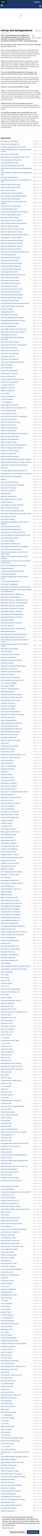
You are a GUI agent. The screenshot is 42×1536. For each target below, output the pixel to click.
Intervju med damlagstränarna (16, 30)
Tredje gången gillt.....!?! (8, 1135)
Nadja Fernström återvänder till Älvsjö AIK (13, 275)
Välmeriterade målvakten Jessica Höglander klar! (15, 1209)
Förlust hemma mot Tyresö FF (9, 373)
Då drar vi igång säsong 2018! (9, 1115)
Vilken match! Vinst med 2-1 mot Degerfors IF (14, 345)
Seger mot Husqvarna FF (8, 390)
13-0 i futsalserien (6, 1226)
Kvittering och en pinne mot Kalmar (11, 671)
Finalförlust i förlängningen (9, 1465)
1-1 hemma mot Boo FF (7, 385)
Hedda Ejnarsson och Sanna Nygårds (12, 193)
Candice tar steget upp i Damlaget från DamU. (14, 1012)
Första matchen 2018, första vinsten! (11, 1180)
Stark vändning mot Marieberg (10, 1360)
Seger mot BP (5, 743)
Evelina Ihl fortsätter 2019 (8, 929)
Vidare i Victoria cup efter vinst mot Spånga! (14, 1132)
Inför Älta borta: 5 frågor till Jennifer (11, 1375)
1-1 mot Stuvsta (5, 1043)
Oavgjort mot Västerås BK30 (9, 370)
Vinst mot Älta (5, 1215)
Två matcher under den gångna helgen (12, 1438)
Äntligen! (3, 479)
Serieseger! (4, 771)
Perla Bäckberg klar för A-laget (10, 323)
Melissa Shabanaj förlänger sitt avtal (11, 297)
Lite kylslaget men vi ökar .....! (9, 1238)
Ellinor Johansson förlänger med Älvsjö (12, 510)
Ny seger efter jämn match (8, 852)
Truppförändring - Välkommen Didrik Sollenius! (14, 234)
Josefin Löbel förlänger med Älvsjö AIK (12, 306)
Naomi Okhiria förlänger (8, 519)
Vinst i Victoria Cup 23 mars (9, 419)
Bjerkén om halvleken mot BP (9, 897)
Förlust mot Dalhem (6, 1303)
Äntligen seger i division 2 (8, 840)
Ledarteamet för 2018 (7, 1195)
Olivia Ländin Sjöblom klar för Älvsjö (11, 499)
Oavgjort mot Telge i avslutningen (10, 757)
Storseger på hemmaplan (8, 574)
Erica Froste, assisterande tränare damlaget (13, 565)
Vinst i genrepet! (5, 1120)
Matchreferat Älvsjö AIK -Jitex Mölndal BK (13, 628)
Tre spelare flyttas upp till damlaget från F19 (14, 470)
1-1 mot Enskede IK (6, 402)
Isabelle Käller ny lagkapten (9, 1459)
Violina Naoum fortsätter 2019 (9, 954)
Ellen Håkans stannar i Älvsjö (9, 315)
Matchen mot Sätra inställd (9, 1255)
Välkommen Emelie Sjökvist (9, 428)
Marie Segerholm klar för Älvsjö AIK (11, 903)
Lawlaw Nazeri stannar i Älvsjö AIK (11, 269)
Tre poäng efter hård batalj (8, 1508)
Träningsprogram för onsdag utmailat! (12, 1246)
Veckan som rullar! (6, 1035)
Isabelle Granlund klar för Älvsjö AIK (11, 723)
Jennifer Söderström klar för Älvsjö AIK (12, 934)
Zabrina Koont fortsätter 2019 (9, 923)
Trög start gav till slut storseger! (10, 1040)
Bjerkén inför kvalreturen (8, 749)
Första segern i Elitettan (8, 686)
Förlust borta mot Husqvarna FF (10, 350)
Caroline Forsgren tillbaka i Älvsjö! (11, 214)
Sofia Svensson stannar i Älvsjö (10, 280)
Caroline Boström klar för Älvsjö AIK (11, 1485)
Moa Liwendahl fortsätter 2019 (10, 946)
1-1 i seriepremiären (6, 1415)
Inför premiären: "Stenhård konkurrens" (12, 883)
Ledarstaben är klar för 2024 (9, 335)
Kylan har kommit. (6, 1212)
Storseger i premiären (7, 568)
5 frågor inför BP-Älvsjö (7, 1418)
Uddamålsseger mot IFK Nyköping (11, 1063)
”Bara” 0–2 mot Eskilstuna (8, 766)
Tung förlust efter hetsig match (10, 817)
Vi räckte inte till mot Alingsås (9, 746)
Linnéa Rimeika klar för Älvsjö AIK (10, 912)
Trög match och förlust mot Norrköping (12, 714)
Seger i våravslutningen (7, 809)
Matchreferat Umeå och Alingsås (10, 597)
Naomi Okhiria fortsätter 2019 (9, 960)
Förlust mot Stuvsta (6, 774)
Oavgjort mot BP (5, 943)
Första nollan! (5, 1097)
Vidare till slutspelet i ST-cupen (10, 1471)
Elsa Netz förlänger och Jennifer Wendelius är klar (15, 535)
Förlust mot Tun (5, 1057)
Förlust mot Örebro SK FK (8, 376)
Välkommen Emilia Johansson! (10, 456)
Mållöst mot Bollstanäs (7, 1426)
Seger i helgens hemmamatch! (10, 405)
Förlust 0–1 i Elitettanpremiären (10, 689)
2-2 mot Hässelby (6, 1086)
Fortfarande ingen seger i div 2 (10, 846)
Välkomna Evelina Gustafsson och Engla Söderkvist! (16, 462)
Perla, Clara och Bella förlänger (10, 217)
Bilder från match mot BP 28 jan (10, 436)
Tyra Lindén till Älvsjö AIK (8, 254)
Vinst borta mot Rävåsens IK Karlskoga (12, 362)
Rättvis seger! (5, 1075)
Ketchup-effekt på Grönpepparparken (12, 857)
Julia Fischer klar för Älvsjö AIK (10, 260)
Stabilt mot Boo (5, 1306)
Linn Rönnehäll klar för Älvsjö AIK (10, 292)
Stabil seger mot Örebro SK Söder (11, 797)
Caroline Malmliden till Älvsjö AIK (10, 731)
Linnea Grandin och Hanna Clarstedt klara (13, 532)
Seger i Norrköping (6, 1298)
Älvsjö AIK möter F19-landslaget (10, 909)
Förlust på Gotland (6, 1358)
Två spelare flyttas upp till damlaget (11, 694)
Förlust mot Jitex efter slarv (9, 657)
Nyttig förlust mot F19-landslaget (10, 906)
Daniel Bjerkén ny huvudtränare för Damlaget (14, 969)
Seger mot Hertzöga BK (8, 388)
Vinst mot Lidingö (6, 1077)
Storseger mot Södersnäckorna (10, 1275)
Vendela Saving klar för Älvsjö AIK (11, 266)
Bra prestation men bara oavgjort (10, 949)
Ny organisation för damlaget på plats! (12, 614)
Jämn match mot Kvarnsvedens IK (11, 711)
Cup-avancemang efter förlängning (11, 1269)
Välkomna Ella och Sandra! (8, 425)
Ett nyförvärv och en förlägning (10, 450)
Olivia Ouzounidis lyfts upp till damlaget (12, 485)
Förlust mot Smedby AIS (8, 396)
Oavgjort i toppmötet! (7, 1052)
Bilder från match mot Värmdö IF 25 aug (12, 229)
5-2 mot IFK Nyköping (7, 1315)
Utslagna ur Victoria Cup (8, 703)
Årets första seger (6, 892)
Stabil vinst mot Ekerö (7, 760)
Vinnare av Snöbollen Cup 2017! (10, 1200)
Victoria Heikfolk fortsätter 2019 (10, 920)
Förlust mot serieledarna (8, 806)
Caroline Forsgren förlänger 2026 (10, 184)
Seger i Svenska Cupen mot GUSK (11, 187)
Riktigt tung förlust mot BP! (9, 1009)
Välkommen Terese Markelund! (10, 439)
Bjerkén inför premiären (7, 691)
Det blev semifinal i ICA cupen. (9, 1220)
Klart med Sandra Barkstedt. (9, 1169)
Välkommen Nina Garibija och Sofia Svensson (14, 433)
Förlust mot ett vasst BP (8, 717)
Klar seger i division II (7, 1095)
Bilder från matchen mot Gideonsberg (12, 240)
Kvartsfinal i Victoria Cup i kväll (10, 863)
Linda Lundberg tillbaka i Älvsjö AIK (11, 1505)
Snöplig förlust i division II (8, 866)
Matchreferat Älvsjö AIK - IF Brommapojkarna (14, 603)
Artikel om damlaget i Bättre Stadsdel (12, 448)
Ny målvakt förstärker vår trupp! (10, 1177)
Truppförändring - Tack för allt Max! (11, 237)
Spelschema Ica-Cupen (7, 1502)
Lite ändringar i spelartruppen (9, 584)
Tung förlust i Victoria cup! (8, 1017)
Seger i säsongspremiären (8, 720)
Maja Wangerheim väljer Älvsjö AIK (11, 529)
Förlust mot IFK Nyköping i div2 (10, 992)
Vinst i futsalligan (6, 963)
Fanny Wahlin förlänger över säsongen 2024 (14, 329)
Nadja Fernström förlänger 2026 (10, 144)
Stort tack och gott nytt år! (8, 516)
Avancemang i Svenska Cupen (10, 1323)
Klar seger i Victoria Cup (8, 952)
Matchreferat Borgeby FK (8, 631)
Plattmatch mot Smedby (8, 709)
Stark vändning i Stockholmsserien (11, 549)
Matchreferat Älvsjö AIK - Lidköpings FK (12, 605)
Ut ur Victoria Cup (6, 1435)
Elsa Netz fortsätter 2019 (8, 957)
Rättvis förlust (5, 1389)
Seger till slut (4, 1278)
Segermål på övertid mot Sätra (10, 814)
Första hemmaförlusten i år (9, 789)
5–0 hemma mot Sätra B (8, 780)
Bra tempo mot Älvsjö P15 (8, 706)
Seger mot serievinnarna (8, 1511)
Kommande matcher (7, 1403)
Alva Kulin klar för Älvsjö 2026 (9, 154)
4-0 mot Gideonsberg (7, 1443)
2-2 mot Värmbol (6, 1309)
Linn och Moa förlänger (7, 541)
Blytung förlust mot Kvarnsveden (10, 677)
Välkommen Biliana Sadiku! (9, 442)
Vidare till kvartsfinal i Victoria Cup (11, 889)
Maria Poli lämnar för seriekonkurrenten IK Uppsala (15, 587)
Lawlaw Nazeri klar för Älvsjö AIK (10, 526)
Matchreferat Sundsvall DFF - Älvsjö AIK (12, 608)
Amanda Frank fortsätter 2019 (9, 940)
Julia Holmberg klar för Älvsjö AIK (11, 1496)
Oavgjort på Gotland (7, 763)
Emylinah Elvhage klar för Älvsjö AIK (11, 729)
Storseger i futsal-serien (8, 1235)
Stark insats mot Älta (7, 800)
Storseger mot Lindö (7, 1349)
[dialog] (21, 1524)
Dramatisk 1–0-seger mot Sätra (10, 874)
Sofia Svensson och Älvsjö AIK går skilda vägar (15, 252)
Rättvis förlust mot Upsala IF (9, 786)
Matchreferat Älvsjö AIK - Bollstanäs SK (12, 594)
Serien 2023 (4, 468)
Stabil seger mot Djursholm (9, 843)
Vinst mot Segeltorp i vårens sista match (12, 379)
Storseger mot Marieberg (8, 1289)
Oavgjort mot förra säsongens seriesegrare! (14, 1229)
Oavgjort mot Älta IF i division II (10, 854)
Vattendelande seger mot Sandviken (11, 660)
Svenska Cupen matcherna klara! (10, 1218)
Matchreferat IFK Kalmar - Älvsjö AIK (11, 611)
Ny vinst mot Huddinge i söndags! (11, 1206)
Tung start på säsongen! (8, 1112)
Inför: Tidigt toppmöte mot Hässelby (11, 872)
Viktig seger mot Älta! (7, 1006)
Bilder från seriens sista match (10, 226)
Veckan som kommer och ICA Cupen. (12, 1223)
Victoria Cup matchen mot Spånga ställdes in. (14, 1155)
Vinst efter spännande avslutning (10, 989)
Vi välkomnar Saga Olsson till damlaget (12, 571)
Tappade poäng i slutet (7, 769)
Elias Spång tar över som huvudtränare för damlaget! (16, 473)
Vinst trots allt (5, 977)
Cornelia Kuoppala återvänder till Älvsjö (12, 317)
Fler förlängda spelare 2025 (9, 209)
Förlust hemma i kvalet (7, 751)
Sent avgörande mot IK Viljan (9, 1369)
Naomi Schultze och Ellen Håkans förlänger (13, 196)
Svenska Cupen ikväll (7, 1272)
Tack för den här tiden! (7, 1280)
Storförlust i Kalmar (6, 651)
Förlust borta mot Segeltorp (9, 348)
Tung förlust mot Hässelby (8, 1338)
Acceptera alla (33, 1532)
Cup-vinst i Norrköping (7, 1482)
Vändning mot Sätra (6, 1326)
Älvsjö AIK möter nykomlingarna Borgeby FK (14, 634)
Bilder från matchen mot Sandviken (11, 249)
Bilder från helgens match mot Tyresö (12, 232)
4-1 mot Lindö (5, 1286)
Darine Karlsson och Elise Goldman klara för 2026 (15, 157)
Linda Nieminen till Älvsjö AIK (9, 726)
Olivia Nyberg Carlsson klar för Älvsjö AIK (13, 926)
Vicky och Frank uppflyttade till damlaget (13, 1499)
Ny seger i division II (6, 823)
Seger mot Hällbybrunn (7, 1003)
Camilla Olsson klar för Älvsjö (9, 538)
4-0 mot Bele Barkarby (7, 1383)
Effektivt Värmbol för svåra (9, 1398)
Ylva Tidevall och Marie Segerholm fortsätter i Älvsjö (16, 513)
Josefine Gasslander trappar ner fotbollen (13, 1476)
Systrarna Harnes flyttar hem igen (10, 1441)
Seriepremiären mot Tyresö (9, 413)
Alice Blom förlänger (7, 309)
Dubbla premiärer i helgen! (8, 1412)
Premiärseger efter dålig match (10, 880)
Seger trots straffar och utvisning (10, 803)
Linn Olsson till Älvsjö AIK (8, 1494)
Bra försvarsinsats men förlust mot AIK (12, 680)
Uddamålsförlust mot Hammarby (10, 700)
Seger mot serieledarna (7, 1029)
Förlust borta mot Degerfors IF (10, 382)
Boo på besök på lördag (8, 1381)
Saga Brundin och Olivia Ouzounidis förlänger (14, 465)
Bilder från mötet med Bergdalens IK (11, 476)
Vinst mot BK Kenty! (6, 368)
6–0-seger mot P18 (6, 826)
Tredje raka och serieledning (9, 849)
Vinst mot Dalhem (6, 1015)
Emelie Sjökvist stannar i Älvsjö (10, 300)
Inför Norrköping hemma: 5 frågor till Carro (13, 1366)
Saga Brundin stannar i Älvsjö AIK (10, 283)
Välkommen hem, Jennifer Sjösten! (11, 206)
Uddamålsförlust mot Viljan (9, 1295)
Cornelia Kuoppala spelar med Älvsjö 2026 (13, 147)
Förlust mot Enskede (7, 365)
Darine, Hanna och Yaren (8, 190)
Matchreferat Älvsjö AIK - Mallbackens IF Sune (14, 600)
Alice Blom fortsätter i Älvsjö (9, 177)
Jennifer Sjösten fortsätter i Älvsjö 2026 (12, 165)
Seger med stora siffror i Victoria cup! (12, 1069)
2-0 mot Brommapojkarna (8, 1449)
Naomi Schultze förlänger (8, 326)
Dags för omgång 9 (6, 1352)
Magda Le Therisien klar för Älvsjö (11, 740)
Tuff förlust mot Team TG (8, 490)
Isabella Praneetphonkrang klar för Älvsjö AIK (14, 932)
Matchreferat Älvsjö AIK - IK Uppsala (11, 617)
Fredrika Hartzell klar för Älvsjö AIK (11, 1491)
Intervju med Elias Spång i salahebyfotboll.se (14, 445)
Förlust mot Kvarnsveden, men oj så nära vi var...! (15, 1166)
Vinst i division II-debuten (8, 1406)
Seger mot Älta (5, 1372)
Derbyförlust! (4, 1089)
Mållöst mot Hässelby (7, 869)
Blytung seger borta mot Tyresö (10, 832)
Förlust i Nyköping (6, 1401)
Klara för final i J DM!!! (7, 1032)
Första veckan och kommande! (10, 1186)
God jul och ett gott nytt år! (8, 453)
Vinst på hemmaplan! (7, 399)
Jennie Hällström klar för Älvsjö (10, 900)
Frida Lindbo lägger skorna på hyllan (11, 1474)
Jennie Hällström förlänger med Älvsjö (12, 505)
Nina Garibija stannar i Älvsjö (9, 272)
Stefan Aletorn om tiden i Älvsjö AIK (11, 697)
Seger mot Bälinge (6, 1429)
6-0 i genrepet (5, 1421)
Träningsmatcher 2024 (7, 312)
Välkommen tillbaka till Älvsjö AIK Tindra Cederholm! (16, 459)
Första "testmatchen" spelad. (9, 1249)
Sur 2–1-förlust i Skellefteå (9, 683)
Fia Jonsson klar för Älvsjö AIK (10, 812)
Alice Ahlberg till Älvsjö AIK (9, 737)
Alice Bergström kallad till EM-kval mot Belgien (14, 546)
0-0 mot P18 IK (5, 393)
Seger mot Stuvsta (6, 1355)
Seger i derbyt (5, 1409)
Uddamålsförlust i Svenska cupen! (11, 1080)
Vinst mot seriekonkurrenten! (9, 1129)
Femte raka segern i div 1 (8, 794)
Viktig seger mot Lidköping (9, 669)
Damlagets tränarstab (7, 620)
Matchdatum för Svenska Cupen (10, 1243)
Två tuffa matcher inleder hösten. (10, 581)
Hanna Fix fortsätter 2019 (8, 937)
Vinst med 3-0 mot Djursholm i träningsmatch (14, 416)
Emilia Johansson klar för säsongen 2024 (13, 332)
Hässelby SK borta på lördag (9, 1340)
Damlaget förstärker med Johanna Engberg (13, 1343)
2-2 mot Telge (5, 974)
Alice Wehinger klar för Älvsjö (9, 141)
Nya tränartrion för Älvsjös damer (10, 543)
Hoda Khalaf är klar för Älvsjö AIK (10, 257)
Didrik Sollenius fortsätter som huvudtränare (14, 223)
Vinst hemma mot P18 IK (8, 356)
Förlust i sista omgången (8, 1266)
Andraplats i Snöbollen (7, 1479)
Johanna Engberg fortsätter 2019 (10, 917)
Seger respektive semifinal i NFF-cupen (12, 1462)
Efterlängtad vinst (6, 493)
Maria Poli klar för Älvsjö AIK (9, 734)
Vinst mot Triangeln (6, 1335)
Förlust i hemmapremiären (8, 410)
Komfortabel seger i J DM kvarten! (11, 1100)
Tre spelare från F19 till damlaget (10, 199)
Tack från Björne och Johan (9, 1263)
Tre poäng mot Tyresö (7, 1392)
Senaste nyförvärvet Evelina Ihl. (10, 1203)
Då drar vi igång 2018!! (7, 1189)
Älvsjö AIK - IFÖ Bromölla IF (9, 496)
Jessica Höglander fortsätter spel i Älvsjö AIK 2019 (16, 966)
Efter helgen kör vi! (6, 1260)
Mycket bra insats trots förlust (9, 1172)
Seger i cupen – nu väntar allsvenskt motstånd (14, 792)
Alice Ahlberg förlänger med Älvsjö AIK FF (13, 637)
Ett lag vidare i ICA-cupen (8, 1488)
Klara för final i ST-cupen (8, 1468)
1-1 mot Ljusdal (5, 1446)
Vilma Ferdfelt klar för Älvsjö (9, 286)
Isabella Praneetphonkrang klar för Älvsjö (13, 320)
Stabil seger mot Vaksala (8, 829)
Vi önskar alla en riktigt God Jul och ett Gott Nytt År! (16, 1192)
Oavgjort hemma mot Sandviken (10, 654)
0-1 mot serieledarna (7, 1318)
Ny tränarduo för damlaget (8, 488)
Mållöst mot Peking (6, 894)
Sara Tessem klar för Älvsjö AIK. (10, 1232)
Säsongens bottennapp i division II (11, 1000)
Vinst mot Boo (5, 995)
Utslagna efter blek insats (8, 860)
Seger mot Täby (5, 980)
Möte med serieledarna (7, 1320)
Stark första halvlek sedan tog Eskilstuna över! (14, 1160)
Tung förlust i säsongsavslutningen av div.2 (13, 754)
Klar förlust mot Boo (7, 1378)
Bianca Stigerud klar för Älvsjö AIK (11, 914)
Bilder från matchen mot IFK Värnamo (12, 243)
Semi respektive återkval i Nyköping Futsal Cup (14, 1456)
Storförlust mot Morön (7, 663)
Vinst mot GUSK (5, 1432)
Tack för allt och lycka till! (8, 1198)
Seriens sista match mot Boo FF (10, 342)
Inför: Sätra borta (6, 877)
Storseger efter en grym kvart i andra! (11, 1066)
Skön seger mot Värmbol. (8, 1026)
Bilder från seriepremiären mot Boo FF (12, 246)
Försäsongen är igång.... (8, 1252)
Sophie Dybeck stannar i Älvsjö (10, 277)
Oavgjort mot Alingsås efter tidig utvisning (13, 666)
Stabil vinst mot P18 (6, 1023)
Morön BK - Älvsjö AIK (7, 625)
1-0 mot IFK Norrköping (7, 1363)
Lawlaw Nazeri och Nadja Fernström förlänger (14, 212)
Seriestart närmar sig (7, 502)
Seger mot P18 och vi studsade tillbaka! (12, 1106)
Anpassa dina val (7, 1528)
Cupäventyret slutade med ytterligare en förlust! (14, 1143)
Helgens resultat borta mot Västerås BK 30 (13, 408)
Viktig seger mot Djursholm (9, 783)
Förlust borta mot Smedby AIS (10, 359)
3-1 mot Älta (4, 1300)
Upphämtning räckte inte (8, 1346)
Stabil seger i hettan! (7, 1049)
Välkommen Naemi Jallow (8, 430)
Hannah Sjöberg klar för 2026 (9, 163)
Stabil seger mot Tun (7, 1329)
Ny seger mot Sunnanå (7, 674)
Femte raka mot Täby (7, 837)
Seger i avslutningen (7, 972)
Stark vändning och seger (8, 834)
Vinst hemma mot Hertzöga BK (10, 353)
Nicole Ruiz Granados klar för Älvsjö (11, 263)
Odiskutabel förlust (6, 1292)
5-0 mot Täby (4, 1423)
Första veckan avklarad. (8, 1258)
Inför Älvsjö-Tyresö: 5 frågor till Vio (11, 1395)
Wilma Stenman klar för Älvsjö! (10, 508)
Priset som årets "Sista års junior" (10, 1240)
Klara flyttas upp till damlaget (9, 649)
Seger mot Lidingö (6, 997)
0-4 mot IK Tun (5, 986)
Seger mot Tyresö (6, 1312)
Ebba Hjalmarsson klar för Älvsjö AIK (11, 220)
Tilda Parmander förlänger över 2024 (11, 289)
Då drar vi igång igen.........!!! (9, 1020)
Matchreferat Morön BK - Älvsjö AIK (11, 623)
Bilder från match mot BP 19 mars (10, 422)
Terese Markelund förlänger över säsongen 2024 (15, 303)
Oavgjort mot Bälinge (7, 820)
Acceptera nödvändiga (17, 1532)
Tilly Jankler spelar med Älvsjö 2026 (11, 160)
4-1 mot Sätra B (5, 1037)
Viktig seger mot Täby (7, 777)
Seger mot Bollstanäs (7, 886)
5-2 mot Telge (5, 1332)
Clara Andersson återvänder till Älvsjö (12, 295)
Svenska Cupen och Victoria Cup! (10, 1146)
